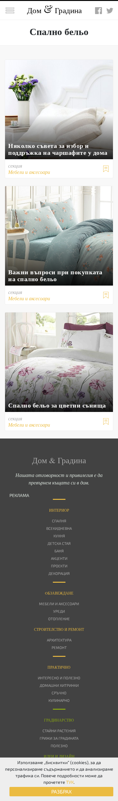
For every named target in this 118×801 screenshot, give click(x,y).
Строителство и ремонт (59, 629)
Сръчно (59, 693)
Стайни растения (59, 730)
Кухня (59, 536)
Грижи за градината (59, 738)
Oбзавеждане (59, 593)
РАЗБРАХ (61, 791)
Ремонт (59, 647)
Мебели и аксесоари (59, 603)
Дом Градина (54, 10)
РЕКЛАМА (19, 495)
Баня (59, 551)
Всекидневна (59, 528)
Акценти (59, 558)
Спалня (59, 521)
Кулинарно (59, 700)
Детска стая (59, 543)
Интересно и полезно (59, 678)
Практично (59, 667)
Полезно (59, 745)
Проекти (59, 566)
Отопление (59, 618)
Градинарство (59, 719)
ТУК (70, 782)
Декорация (59, 573)
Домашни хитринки (59, 685)
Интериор (59, 510)
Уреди (59, 611)
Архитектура (59, 640)
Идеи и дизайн (59, 756)
